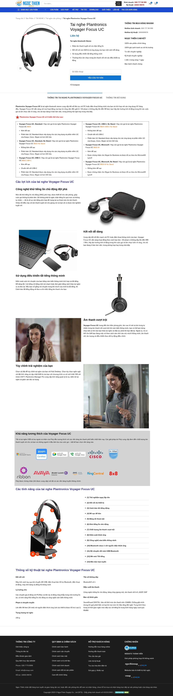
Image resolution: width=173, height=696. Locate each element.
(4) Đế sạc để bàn (94, 513)
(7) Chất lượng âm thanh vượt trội (101, 530)
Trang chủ (19, 18)
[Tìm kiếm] (119, 3)
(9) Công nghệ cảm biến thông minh (101, 540)
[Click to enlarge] (20, 68)
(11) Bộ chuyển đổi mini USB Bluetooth (103, 551)
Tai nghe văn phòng (53, 18)
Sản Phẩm (30, 18)
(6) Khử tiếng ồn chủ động (98, 524)
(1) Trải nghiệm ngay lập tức (98, 497)
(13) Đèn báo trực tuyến (96, 562)
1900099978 (143, 32)
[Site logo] (27, 3)
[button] (116, 497)
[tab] (74, 96)
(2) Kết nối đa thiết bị (95, 503)
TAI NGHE (40, 18)
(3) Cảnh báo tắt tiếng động (98, 508)
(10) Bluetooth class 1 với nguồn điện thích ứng (106, 546)
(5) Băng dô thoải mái (95, 519)
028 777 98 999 (147, 28)
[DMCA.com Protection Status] (122, 692)
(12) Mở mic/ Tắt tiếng (96, 556)
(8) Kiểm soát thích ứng (96, 535)
